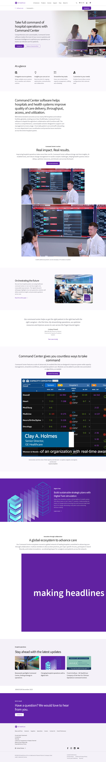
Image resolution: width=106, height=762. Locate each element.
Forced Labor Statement (21, 735)
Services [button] (49, 3)
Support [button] (55, 3)
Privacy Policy (70, 756)
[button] (76, 3)
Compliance (18, 737)
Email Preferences (61, 731)
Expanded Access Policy (20, 744)
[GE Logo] (20, 3)
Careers (46, 731)
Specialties (39, 731)
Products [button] (43, 3)
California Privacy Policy (81, 756)
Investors (26, 731)
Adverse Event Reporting (21, 742)
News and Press (19, 731)
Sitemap (17, 739)
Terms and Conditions (72, 758)
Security (81, 758)
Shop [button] (60, 3)
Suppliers (33, 731)
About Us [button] (65, 3)
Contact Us (52, 731)
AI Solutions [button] (36, 3)
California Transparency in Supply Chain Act (25, 740)
